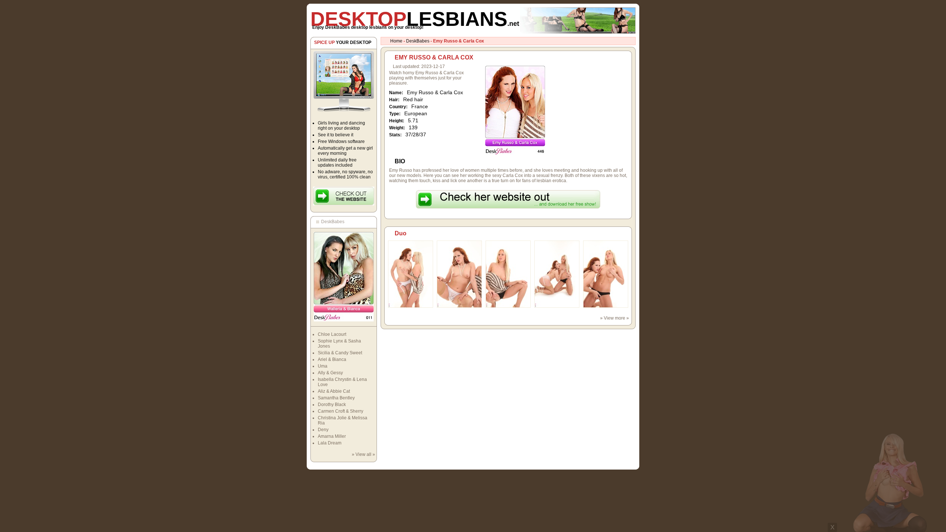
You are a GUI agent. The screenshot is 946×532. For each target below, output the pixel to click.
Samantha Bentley (336, 397)
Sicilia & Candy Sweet (340, 352)
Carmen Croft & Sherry (340, 411)
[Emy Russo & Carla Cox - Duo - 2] (459, 306)
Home (396, 41)
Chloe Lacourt (332, 334)
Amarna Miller (332, 436)
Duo (400, 233)
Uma (322, 366)
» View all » (363, 454)
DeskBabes (417, 41)
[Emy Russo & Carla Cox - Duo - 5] (605, 306)
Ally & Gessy (330, 372)
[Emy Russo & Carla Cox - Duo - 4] (556, 306)
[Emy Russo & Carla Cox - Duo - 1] (410, 306)
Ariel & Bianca (332, 359)
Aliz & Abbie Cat (334, 391)
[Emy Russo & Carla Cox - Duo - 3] (508, 306)
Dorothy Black (332, 404)
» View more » (614, 318)
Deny (323, 429)
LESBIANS (414, 19)
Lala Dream (329, 443)
